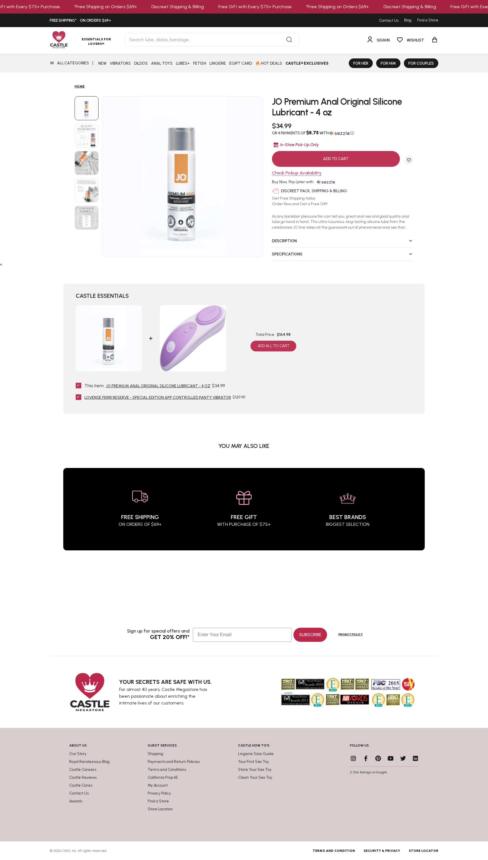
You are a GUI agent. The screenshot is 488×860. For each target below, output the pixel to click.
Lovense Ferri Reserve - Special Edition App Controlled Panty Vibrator (157, 397)
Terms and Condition (334, 851)
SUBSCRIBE (310, 634)
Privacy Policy (350, 634)
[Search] (289, 39)
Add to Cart (335, 158)
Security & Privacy (381, 851)
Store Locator (423, 851)
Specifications (287, 254)
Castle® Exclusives (307, 63)
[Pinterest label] (378, 758)
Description (284, 240)
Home (80, 86)
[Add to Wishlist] (408, 160)
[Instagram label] (353, 758)
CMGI (66, 851)
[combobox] (211, 40)
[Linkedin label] (415, 758)
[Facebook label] (365, 758)
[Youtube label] (390, 758)
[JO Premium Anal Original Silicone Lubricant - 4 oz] (86, 108)
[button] (342, 133)
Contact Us (388, 20)
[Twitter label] (403, 758)
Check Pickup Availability (297, 173)
